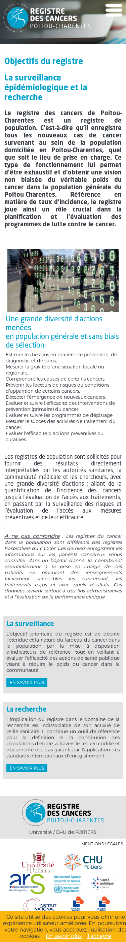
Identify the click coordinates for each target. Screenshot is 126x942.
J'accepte (99, 936)
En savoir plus (27, 682)
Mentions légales (102, 843)
